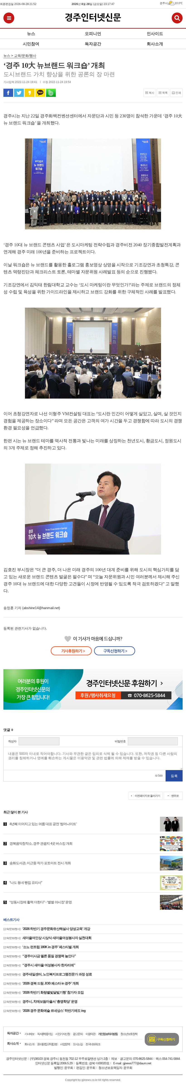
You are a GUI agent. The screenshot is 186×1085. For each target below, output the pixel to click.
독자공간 (12, 1033)
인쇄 (178, 92)
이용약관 (90, 1034)
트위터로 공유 (19, 93)
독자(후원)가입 (44, 1034)
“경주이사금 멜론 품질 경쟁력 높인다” (39, 956)
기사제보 (29, 1034)
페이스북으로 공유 (8, 93)
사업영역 (65, 1044)
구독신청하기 (166, 1039)
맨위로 (175, 795)
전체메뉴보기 (8, 18)
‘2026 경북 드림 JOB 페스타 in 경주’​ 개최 (41, 983)
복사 (151, 92)
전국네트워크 (93, 1044)
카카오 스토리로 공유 (29, 93)
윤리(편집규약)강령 (47, 1044)
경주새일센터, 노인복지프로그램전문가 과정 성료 (47, 974)
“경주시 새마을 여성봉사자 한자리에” (39, 965)
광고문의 (77, 1034)
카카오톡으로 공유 (40, 93)
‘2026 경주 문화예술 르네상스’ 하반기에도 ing (44, 1010)
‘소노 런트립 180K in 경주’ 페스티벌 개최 (41, 947)
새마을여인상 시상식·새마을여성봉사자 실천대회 (47, 938)
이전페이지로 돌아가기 (147, 795)
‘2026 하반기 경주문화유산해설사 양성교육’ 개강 (46, 929)
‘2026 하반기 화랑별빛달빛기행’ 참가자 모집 (43, 992)
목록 (165, 92)
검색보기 (177, 18)
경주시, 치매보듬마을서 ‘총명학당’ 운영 (40, 1001)
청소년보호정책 (128, 1034)
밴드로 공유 (51, 93)
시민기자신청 (62, 1034)
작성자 (12, 741)
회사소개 (12, 1043)
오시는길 (77, 1044)
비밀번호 (120, 741)
